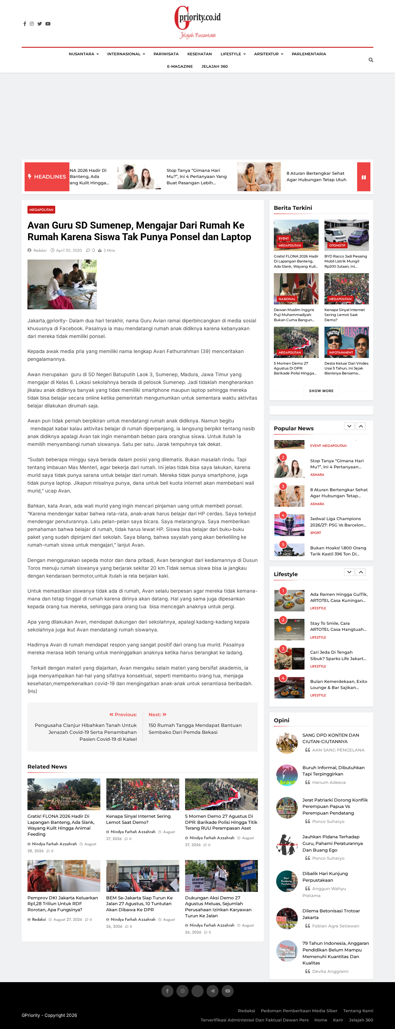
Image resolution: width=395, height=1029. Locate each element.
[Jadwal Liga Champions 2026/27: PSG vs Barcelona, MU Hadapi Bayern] (349, 177)
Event (284, 238)
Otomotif (337, 245)
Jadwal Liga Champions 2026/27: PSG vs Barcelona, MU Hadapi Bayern (338, 512)
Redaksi (246, 1010)
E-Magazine (180, 66)
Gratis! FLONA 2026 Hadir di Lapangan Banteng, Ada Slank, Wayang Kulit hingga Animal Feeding (60, 825)
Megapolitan (41, 209)
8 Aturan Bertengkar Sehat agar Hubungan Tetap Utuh (339, 484)
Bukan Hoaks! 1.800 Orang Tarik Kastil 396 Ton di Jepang (338, 542)
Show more (321, 391)
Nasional (287, 299)
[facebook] (25, 24)
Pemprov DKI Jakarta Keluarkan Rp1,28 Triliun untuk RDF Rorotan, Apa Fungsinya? (62, 903)
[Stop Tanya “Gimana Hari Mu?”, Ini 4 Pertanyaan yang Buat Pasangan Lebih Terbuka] (109, 176)
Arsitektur (266, 54)
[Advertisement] (197, 116)
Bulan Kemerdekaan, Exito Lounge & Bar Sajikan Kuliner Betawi (338, 688)
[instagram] (32, 24)
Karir (338, 1020)
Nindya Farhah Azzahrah (54, 844)
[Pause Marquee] (363, 176)
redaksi (40, 250)
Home (320, 1020)
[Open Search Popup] (371, 60)
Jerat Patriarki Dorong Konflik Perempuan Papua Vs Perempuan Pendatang (335, 806)
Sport (315, 520)
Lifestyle (231, 54)
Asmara (317, 462)
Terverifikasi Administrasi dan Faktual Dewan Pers (255, 1020)
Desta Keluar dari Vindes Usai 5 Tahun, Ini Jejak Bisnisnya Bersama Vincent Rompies (346, 371)
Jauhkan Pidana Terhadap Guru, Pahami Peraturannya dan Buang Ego (332, 843)
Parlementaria (309, 54)
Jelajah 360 (215, 66)
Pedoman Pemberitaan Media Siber (299, 1010)
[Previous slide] (349, 426)
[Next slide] (361, 426)
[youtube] (48, 24)
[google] (212, 992)
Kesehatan (199, 54)
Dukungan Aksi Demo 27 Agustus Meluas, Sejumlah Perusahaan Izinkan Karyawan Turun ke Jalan (218, 906)
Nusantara (81, 54)
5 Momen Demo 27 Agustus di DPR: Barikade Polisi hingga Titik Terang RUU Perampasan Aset (221, 822)
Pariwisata (166, 54)
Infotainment (341, 352)
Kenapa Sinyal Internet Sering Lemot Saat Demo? (344, 315)
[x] (197, 992)
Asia (314, 549)
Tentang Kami (358, 1010)
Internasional (124, 54)
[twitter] (40, 24)
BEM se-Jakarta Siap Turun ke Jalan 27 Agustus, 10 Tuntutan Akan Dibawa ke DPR (139, 903)
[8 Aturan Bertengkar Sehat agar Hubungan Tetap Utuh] (229, 176)
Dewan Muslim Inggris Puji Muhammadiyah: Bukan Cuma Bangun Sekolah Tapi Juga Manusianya (294, 320)
